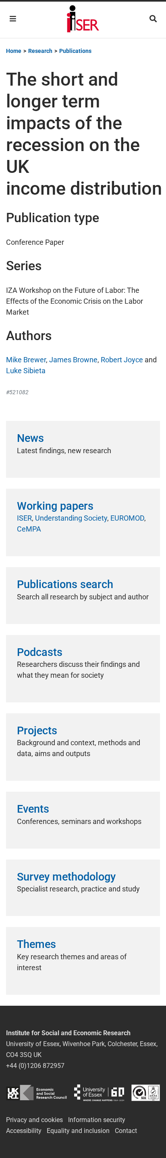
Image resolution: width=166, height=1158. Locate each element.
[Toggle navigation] (13, 18)
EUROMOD (127, 518)
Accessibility (24, 1131)
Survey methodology (66, 876)
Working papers (55, 506)
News (30, 438)
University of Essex (99, 1092)
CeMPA (29, 529)
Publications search (65, 584)
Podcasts (39, 652)
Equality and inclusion (78, 1131)
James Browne (73, 359)
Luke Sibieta (26, 370)
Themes (36, 944)
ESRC (36, 1092)
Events (33, 809)
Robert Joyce (122, 359)
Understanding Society (71, 518)
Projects (37, 730)
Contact (126, 1131)
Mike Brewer (26, 359)
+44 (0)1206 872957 (35, 1066)
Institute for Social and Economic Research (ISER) (83, 19)
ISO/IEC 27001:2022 (145, 1092)
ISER (24, 518)
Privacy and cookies (34, 1120)
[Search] (153, 18)
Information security (96, 1120)
